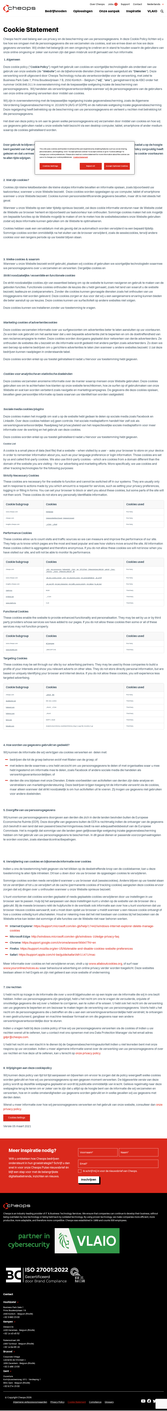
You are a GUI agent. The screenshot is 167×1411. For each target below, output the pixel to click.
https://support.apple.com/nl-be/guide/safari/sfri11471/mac (57, 954)
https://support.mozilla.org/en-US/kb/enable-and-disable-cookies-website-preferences (76, 948)
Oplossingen (83, 11)
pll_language (50, 643)
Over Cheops (97, 4)
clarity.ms (9, 590)
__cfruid (54, 524)
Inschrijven (88, 1179)
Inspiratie (133, 11)
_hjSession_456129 (65, 571)
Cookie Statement (77, 1402)
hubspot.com (10, 707)
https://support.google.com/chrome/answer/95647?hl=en (59, 942)
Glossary (109, 1402)
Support (125, 4)
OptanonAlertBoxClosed (54, 518)
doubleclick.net (11, 701)
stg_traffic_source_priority (77, 584)
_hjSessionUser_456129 (96, 569)
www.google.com (11, 650)
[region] (85, 158)
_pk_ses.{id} (50, 584)
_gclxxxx (49, 571)
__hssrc (55, 571)
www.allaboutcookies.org (105, 963)
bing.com (9, 720)
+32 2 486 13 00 (11, 1367)
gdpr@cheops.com (15, 1037)
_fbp (53, 695)
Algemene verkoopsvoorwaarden (30, 1402)
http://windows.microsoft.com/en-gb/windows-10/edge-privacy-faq (75, 936)
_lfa (73, 571)
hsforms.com (10, 713)
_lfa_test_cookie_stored (54, 578)
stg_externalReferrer (88, 578)
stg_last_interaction (61, 584)
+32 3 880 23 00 (11, 1317)
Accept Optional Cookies (117, 166)
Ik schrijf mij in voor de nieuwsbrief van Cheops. (110, 1171)
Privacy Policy (57, 1402)
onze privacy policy (88, 1053)
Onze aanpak (109, 11)
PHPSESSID (49, 512)
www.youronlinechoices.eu (21, 968)
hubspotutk (66, 569)
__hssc (112, 569)
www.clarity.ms (11, 603)
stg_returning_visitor (73, 578)
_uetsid (48, 695)
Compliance (95, 1402)
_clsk (64, 578)
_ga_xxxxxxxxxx (56, 569)
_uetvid (106, 569)
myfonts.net (10, 596)
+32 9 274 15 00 (11, 1386)
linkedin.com (10, 726)
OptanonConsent (68, 518)
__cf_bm (49, 524)
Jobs (111, 4)
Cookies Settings (16, 1118)
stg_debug (90, 584)
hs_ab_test (98, 584)
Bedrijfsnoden (56, 11)
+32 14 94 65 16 (11, 1347)
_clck (48, 569)
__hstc (73, 569)
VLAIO (152, 11)
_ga (77, 569)
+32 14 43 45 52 (11, 1334)
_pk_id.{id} (98, 578)
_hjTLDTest (83, 569)
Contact (137, 4)
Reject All (90, 166)
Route (29, 1314)
